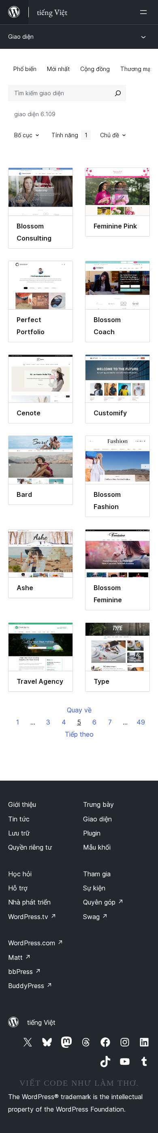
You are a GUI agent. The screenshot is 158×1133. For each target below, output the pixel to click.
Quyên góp (103, 902)
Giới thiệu (22, 804)
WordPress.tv (32, 917)
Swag (95, 917)
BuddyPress (30, 986)
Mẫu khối (97, 847)
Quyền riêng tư (30, 847)
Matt (19, 957)
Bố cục (23, 135)
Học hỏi (20, 874)
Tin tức (19, 819)
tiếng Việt (41, 1022)
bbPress (24, 972)
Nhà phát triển (29, 902)
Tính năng (69, 135)
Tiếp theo (79, 734)
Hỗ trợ (18, 888)
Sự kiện (94, 888)
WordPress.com (35, 943)
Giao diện (21, 36)
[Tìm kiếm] (118, 93)
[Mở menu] (145, 12)
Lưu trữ (19, 833)
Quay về (79, 710)
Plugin (91, 833)
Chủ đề (109, 135)
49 (141, 722)
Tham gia (97, 874)
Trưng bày (98, 804)
